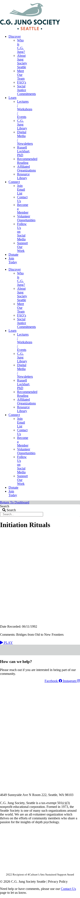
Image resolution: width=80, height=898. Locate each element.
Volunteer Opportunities (26, 218)
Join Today (13, 260)
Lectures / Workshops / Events (24, 109)
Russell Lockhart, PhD (23, 151)
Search (4, 506)
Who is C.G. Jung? (21, 46)
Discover (15, 36)
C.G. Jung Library (22, 124)
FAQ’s (21, 82)
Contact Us (68, 889)
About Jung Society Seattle (22, 61)
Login (76, 1)
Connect (14, 182)
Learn (12, 97)
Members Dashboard (52, 1)
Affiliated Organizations (26, 168)
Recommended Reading (27, 161)
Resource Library (23, 176)
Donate (13, 254)
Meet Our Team (21, 74)
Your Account (23, 1)
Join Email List (21, 189)
